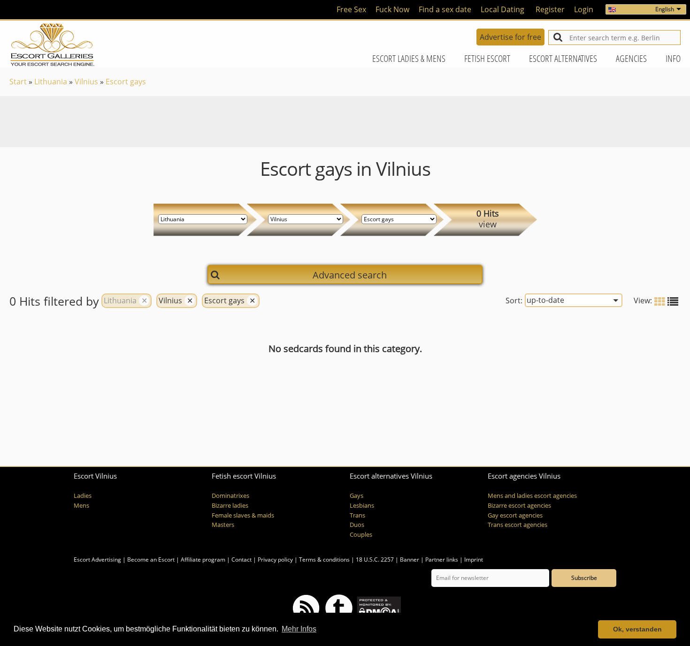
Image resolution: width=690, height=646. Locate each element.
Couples (361, 535)
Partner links (441, 559)
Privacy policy (275, 559)
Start (18, 81)
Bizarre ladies (230, 506)
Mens (81, 506)
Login (583, 9)
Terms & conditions (324, 559)
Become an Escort (151, 559)
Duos (357, 525)
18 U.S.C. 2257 (375, 559)
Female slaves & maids (243, 515)
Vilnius (86, 81)
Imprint (473, 559)
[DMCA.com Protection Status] (378, 607)
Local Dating (502, 9)
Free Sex (351, 9)
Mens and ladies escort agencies (532, 496)
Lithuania (50, 81)
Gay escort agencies (515, 515)
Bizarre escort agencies (519, 506)
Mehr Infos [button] (299, 629)
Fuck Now (392, 9)
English (664, 9)
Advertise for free (510, 37)
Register (550, 9)
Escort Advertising (97, 559)
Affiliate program (203, 559)
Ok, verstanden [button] (637, 629)
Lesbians (362, 506)
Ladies (83, 496)
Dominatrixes (230, 496)
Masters (223, 525)
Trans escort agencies (517, 525)
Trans (357, 515)
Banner (409, 559)
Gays (356, 496)
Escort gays (126, 81)
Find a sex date (445, 9)
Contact (241, 559)
